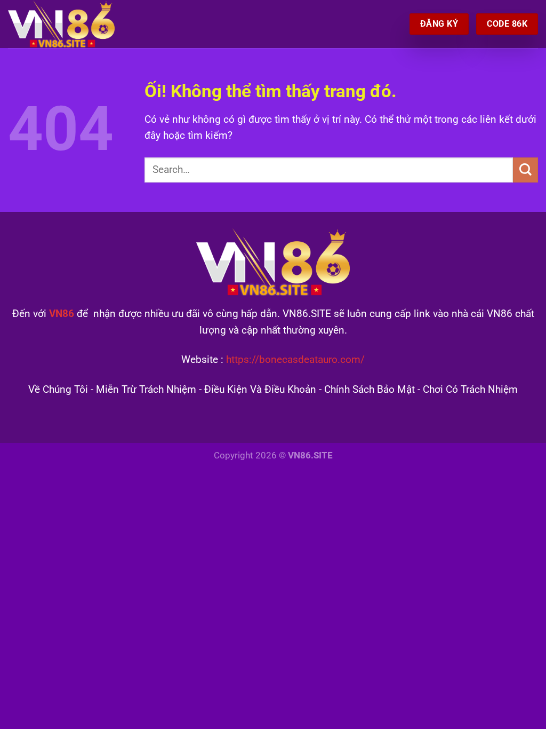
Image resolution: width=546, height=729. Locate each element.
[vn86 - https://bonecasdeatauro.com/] (61, 24)
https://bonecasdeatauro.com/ (295, 359)
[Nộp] (525, 170)
